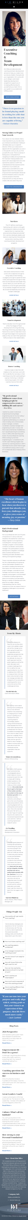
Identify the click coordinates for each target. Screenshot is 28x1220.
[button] (14, 6)
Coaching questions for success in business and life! (13, 1073)
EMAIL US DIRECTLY (14, 1197)
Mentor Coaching (14, 366)
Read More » (7, 1043)
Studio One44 (22, 1216)
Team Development (14, 320)
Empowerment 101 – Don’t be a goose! (11, 1051)
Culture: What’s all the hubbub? (12, 1113)
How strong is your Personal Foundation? (12, 1136)
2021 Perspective (10, 1031)
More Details (14, 295)
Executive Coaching (14, 268)
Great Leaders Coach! (12, 1094)
